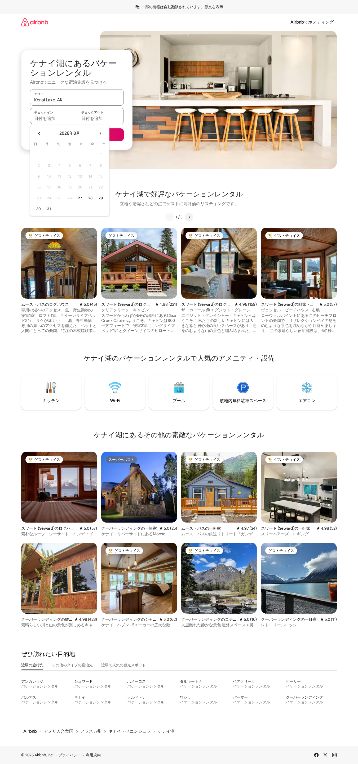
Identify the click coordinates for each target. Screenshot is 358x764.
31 (49, 208)
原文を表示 (214, 7)
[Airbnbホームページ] (34, 22)
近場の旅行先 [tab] (32, 665)
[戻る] (169, 217)
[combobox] (77, 100)
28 (90, 198)
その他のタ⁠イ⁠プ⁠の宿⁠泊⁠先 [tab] (72, 665)
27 (80, 198)
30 (38, 208)
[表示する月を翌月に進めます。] (100, 133)
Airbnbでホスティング (312, 22)
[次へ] (189, 217)
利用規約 (93, 755)
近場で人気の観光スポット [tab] (123, 665)
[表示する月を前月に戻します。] (39, 133)
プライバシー (70, 755)
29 (101, 198)
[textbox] (53, 118)
